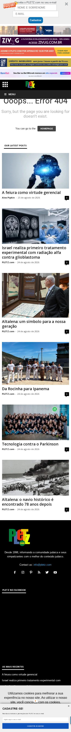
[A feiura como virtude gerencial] (35, 171)
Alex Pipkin (8, 197)
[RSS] (40, 572)
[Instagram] (24, 572)
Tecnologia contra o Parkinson (30, 444)
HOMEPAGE (46, 128)
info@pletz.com (42, 564)
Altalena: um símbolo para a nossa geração (33, 324)
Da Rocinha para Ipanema (25, 388)
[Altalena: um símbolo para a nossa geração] (35, 295)
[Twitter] (48, 572)
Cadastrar (35, 20)
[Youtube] (55, 572)
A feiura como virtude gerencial (31, 192)
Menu (12, 94)
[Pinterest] (32, 572)
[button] (35, 12)
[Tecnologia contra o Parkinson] (35, 422)
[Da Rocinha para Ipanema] (35, 363)
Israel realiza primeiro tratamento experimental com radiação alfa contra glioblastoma (34, 252)
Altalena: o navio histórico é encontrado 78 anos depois (27, 502)
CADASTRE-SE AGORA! (35, 726)
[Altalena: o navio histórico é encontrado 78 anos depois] (35, 477)
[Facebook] (16, 572)
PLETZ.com (8, 262)
